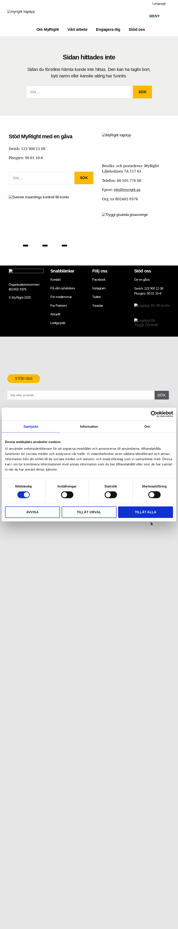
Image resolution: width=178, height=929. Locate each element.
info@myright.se (127, 190)
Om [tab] (147, 426)
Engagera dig (108, 29)
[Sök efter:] (77, 93)
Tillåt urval (89, 512)
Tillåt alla (146, 512)
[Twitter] (38, 237)
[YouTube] (74, 237)
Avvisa (32, 512)
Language (159, 3)
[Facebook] (18, 237)
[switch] (67, 495)
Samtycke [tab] (30, 426)
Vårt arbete (77, 29)
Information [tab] (89, 426)
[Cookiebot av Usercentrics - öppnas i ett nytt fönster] (154, 414)
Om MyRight (47, 29)
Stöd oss (137, 29)
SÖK (161, 395)
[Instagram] (57, 237)
